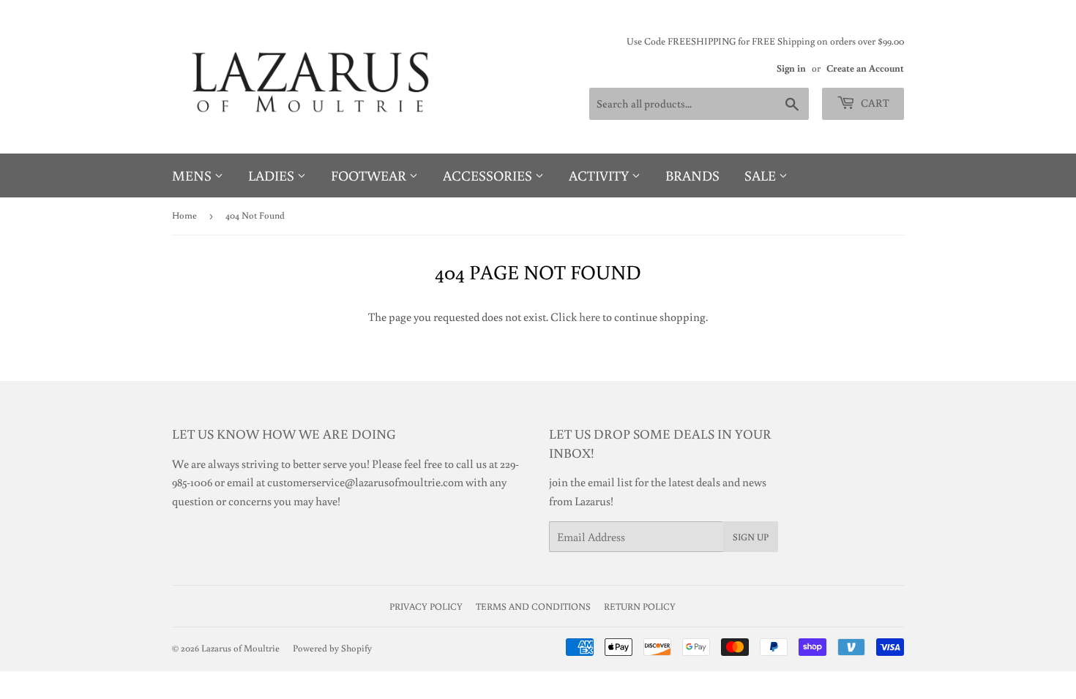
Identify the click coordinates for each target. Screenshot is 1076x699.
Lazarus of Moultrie (240, 648)
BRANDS (692, 175)
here (589, 316)
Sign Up (751, 537)
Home (184, 215)
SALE (761, 175)
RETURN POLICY (640, 606)
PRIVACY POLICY (426, 606)
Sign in (791, 68)
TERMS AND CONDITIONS (533, 606)
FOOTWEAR (370, 175)
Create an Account (865, 68)
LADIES (272, 175)
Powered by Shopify (332, 648)
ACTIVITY (600, 175)
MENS (193, 175)
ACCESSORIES (489, 175)
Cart (874, 103)
